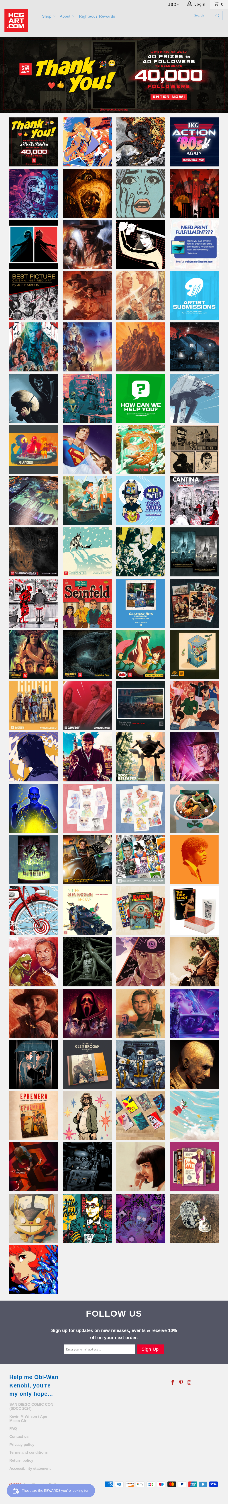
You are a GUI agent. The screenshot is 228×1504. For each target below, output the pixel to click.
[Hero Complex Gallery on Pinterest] (181, 1383)
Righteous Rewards (97, 16)
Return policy (21, 1460)
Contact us (18, 1436)
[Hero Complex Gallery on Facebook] (173, 1383)
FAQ (13, 1428)
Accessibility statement (30, 1468)
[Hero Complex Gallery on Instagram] (189, 1383)
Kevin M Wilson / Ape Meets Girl (28, 1418)
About (66, 16)
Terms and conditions (28, 1452)
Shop (47, 16)
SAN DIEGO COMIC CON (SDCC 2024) (31, 1406)
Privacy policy (21, 1445)
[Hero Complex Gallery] (20, 20)
